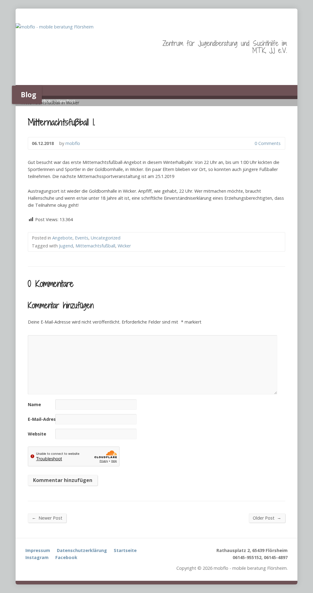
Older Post (267, 518)
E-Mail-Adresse (44, 419)
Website (37, 434)
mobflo (72, 143)
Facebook (66, 557)
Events (81, 238)
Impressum (37, 550)
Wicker (124, 246)
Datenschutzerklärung (82, 550)
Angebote (44, 101)
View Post (66, 101)
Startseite (125, 550)
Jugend (66, 246)
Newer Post (47, 518)
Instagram (37, 557)
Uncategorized (105, 238)
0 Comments (249, 143)
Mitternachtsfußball (95, 246)
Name (34, 404)
